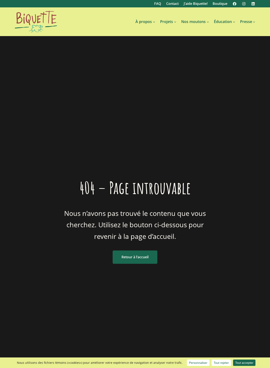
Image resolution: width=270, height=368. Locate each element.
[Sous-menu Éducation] (234, 22)
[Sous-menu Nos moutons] (208, 22)
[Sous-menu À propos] (154, 22)
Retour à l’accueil (135, 257)
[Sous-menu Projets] (175, 22)
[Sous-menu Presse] (254, 22)
